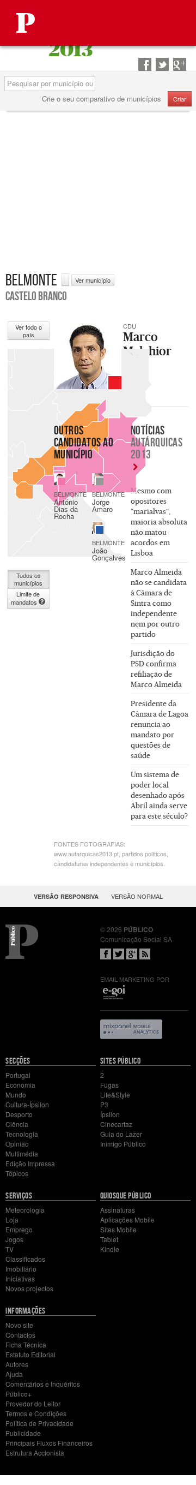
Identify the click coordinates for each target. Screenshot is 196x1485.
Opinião (17, 1143)
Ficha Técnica (25, 1344)
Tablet (109, 1239)
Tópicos (16, 1173)
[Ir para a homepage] (25, 23)
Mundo (15, 1094)
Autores (16, 1364)
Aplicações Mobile (127, 1219)
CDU (114, 382)
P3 (104, 1104)
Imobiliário (20, 1268)
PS (61, 481)
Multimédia (21, 1153)
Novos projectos (29, 1288)
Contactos (20, 1334)
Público (21, 942)
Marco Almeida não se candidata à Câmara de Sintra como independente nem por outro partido (159, 603)
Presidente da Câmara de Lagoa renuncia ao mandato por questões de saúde (159, 729)
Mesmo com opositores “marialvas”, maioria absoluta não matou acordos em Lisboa (159, 521)
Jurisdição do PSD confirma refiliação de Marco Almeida (156, 669)
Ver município (93, 280)
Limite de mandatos (25, 597)
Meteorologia (25, 1209)
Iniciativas (20, 1278)
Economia (20, 1084)
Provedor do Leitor (32, 1403)
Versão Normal (137, 896)
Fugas (109, 1084)
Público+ (18, 1393)
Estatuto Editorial (30, 1354)
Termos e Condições (35, 1413)
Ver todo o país (28, 331)
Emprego (19, 1229)
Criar (179, 98)
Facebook (105, 954)
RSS (144, 954)
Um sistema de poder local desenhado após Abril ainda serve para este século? (159, 795)
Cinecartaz (116, 1124)
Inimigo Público (123, 1143)
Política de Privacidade (39, 1423)
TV (9, 1249)
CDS (99, 530)
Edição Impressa (30, 1163)
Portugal (17, 1075)
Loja (12, 1219)
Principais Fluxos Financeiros (49, 1442)
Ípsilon (110, 1114)
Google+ (131, 954)
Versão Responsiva (66, 896)
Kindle (109, 1249)
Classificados (25, 1258)
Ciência (16, 1124)
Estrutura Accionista (34, 1452)
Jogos (14, 1239)
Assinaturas (117, 1209)
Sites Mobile (118, 1229)
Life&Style (115, 1094)
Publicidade (23, 1433)
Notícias (157, 442)
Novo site (19, 1324)
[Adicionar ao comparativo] (65, 279)
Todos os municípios (28, 579)
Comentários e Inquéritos (42, 1383)
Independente (99, 481)
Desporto (19, 1114)
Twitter (118, 954)
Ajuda (14, 1374)
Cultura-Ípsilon (27, 1104)
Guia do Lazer (121, 1133)
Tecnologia (21, 1133)
